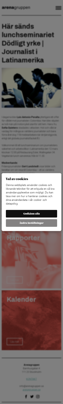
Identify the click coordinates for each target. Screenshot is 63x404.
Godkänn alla (31, 213)
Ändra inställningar (31, 223)
